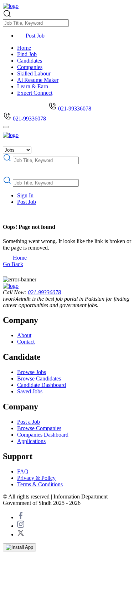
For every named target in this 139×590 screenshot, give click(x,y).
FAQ (23, 471)
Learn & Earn (32, 86)
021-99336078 (74, 108)
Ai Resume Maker (37, 80)
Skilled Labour (34, 73)
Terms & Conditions (40, 484)
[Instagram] (20, 526)
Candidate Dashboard (41, 385)
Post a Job (28, 422)
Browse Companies (39, 428)
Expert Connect (34, 93)
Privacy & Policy (36, 478)
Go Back (13, 264)
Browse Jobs (31, 372)
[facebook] (20, 517)
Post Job (35, 36)
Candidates (29, 61)
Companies (29, 67)
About (24, 335)
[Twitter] (20, 534)
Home (24, 48)
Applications (31, 441)
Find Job (27, 54)
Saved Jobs (29, 391)
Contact (26, 342)
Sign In (25, 195)
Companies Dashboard (42, 435)
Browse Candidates (39, 378)
